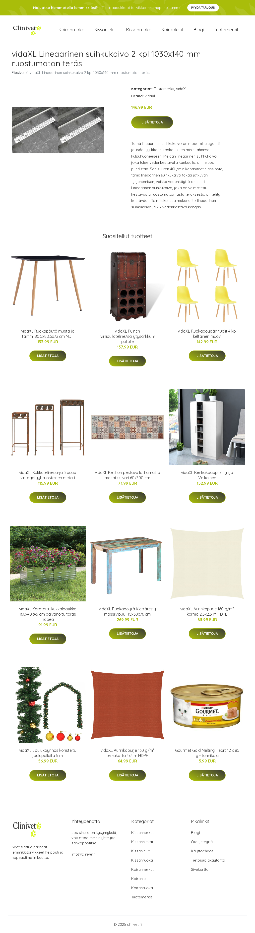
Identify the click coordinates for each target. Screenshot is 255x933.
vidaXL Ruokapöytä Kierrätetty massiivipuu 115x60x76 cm (127, 611)
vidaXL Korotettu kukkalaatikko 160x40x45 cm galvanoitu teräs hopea (47, 614)
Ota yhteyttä (202, 841)
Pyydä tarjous (203, 7)
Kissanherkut (142, 832)
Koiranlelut (172, 30)
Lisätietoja (152, 122)
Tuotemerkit (226, 30)
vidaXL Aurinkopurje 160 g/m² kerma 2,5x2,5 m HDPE (207, 611)
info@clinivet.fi (83, 854)
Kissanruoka (138, 30)
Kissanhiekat (142, 841)
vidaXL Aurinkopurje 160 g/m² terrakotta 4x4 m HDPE (127, 753)
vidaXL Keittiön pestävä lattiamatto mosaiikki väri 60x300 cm (127, 475)
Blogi (198, 30)
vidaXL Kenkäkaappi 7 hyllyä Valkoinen (207, 475)
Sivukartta (199, 869)
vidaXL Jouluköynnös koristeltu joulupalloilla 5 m (47, 753)
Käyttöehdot (202, 851)
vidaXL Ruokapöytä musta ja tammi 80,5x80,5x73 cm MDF (47, 334)
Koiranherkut (142, 869)
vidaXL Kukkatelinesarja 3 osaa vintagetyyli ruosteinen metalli (47, 475)
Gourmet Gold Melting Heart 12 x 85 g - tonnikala (207, 753)
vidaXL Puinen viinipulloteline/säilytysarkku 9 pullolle (127, 336)
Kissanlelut (105, 30)
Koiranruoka (71, 30)
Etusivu (18, 72)
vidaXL (182, 88)
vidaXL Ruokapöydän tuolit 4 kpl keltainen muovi (207, 334)
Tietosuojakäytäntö (208, 860)
